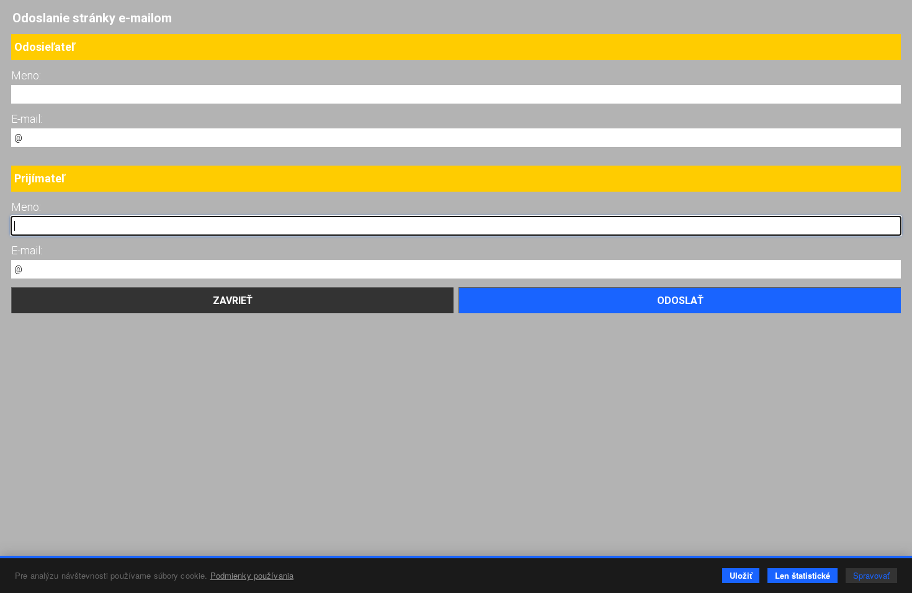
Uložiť (741, 575)
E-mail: (26, 118)
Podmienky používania (252, 575)
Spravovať (871, 575)
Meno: (26, 75)
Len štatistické (802, 575)
